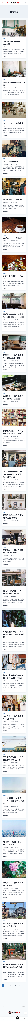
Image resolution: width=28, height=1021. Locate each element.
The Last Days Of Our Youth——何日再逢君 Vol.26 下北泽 (12, 474)
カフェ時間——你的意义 (13, 123)
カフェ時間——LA (11, 161)
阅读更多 (5, 56)
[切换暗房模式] (25, 1013)
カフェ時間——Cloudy (12, 238)
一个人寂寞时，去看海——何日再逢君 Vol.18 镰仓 (13, 801)
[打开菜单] (25, 3)
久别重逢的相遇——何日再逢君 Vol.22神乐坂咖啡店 (13, 634)
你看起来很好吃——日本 (13, 276)
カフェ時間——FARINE (12, 200)
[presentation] (14, 28)
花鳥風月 (4, 38)
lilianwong (7, 46)
